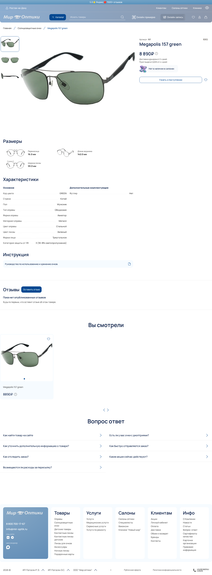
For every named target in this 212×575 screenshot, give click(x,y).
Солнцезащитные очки (29, 28)
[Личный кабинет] (199, 17)
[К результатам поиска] (122, 17)
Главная (7, 28)
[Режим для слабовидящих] (207, 8)
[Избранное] (193, 17)
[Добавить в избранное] (206, 80)
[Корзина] (206, 17)
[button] (78, 84)
